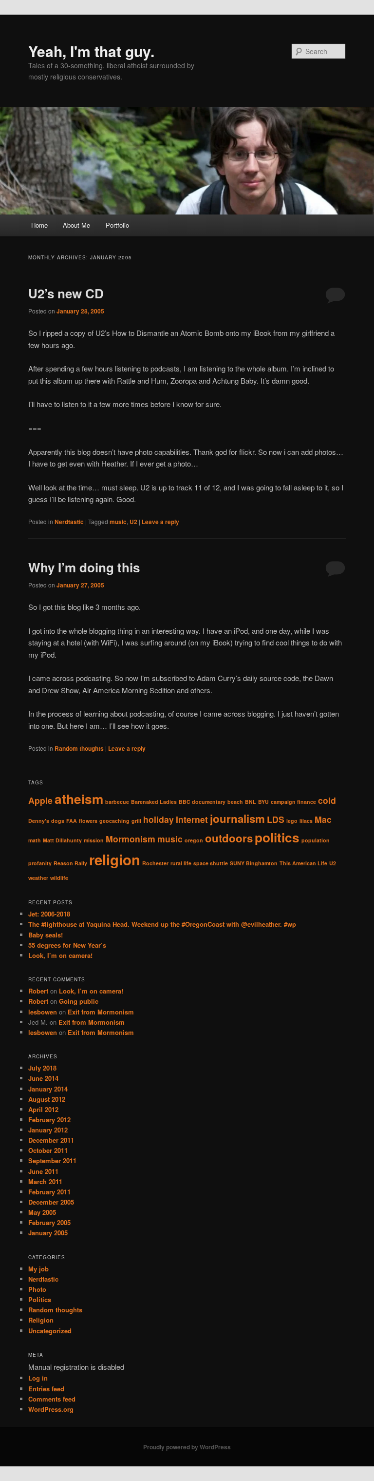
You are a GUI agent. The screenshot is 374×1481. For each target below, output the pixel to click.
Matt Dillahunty (62, 840)
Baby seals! (45, 934)
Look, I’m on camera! (60, 955)
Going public (78, 1001)
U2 (133, 521)
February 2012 (49, 1119)
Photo (37, 1289)
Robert (38, 990)
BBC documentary (202, 801)
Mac (323, 819)
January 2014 (48, 1088)
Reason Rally (70, 863)
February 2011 (49, 1191)
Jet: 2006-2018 (49, 913)
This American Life (303, 863)
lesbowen (42, 1011)
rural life (180, 863)
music (118, 521)
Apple (40, 800)
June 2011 (43, 1171)
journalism (237, 818)
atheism (79, 799)
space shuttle (210, 863)
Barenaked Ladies (154, 801)
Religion (41, 1320)
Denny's (38, 820)
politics (277, 837)
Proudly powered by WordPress (187, 1446)
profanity (40, 863)
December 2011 (51, 1140)
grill (136, 820)
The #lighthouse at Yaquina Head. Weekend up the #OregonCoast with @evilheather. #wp (162, 924)
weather (38, 877)
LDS (275, 819)
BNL (250, 801)
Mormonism (130, 839)
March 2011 (45, 1181)
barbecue (117, 801)
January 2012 (48, 1129)
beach (235, 801)
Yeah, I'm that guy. (91, 50)
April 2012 (43, 1109)
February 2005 (49, 1222)
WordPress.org (51, 1409)
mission (94, 840)
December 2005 (51, 1202)
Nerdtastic (69, 521)
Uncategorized (50, 1330)
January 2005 (48, 1232)
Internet (192, 819)
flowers (88, 820)
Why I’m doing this (84, 567)
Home (39, 225)
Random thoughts (79, 748)
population (315, 840)
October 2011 (48, 1150)
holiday (158, 819)
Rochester (155, 863)
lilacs (306, 820)
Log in (38, 1378)
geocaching (114, 820)
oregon (194, 840)
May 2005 (42, 1212)
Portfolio (117, 225)
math (34, 840)
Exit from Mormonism (101, 1011)
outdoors (229, 838)
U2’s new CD (66, 293)
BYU (263, 801)
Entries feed (46, 1388)
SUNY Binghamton (254, 863)
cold (327, 800)
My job (38, 1268)
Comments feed (51, 1398)
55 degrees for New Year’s (67, 945)
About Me (76, 225)
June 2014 (43, 1078)
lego (292, 820)
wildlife (59, 877)
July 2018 (42, 1067)
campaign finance (293, 801)
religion (114, 859)
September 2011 (52, 1160)
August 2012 (46, 1099)
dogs (57, 820)
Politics (39, 1299)
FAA (71, 820)
